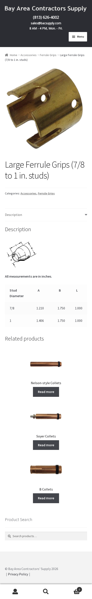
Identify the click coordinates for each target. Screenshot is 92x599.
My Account (15, 591)
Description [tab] (13, 214)
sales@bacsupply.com (46, 23)
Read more (46, 392)
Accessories (29, 55)
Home (13, 55)
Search (46, 591)
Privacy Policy (18, 574)
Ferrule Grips (48, 55)
